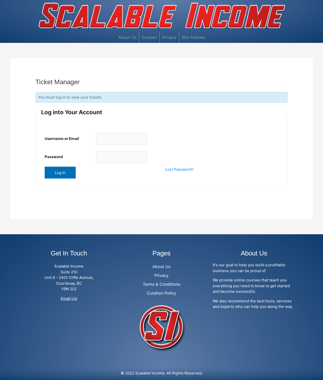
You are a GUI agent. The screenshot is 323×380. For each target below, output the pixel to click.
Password (54, 156)
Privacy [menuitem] (169, 37)
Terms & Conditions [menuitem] (161, 284)
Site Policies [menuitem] (193, 37)
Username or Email (62, 138)
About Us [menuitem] (127, 37)
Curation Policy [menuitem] (161, 293)
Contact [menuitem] (149, 37)
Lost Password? (179, 169)
